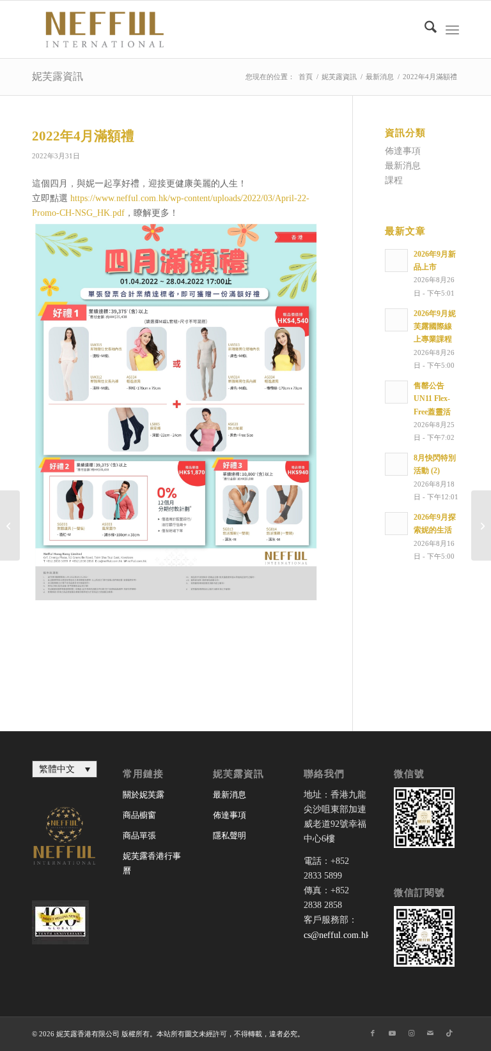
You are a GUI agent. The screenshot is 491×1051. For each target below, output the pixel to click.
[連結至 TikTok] (449, 1033)
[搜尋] (424, 29)
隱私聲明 (229, 835)
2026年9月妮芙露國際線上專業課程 (435, 326)
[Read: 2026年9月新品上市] (396, 260)
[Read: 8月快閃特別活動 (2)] (396, 464)
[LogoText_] (102, 29)
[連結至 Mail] (430, 1033)
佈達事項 (403, 151)
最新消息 (403, 165)
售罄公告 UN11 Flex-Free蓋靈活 (432, 398)
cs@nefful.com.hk (337, 935)
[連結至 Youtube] (391, 1033)
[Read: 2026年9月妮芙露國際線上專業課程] (396, 319)
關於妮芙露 (143, 794)
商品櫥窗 (139, 815)
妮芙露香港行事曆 (152, 863)
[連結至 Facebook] (372, 1033)
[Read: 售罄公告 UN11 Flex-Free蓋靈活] (396, 392)
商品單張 (139, 835)
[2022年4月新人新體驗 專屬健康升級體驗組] (10, 525)
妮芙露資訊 (57, 76)
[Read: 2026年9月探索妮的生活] (396, 523)
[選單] (452, 29)
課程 (394, 180)
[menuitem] (424, 29)
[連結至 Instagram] (411, 1033)
